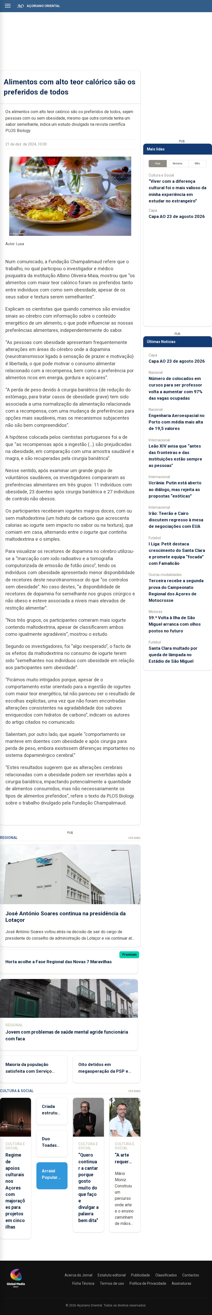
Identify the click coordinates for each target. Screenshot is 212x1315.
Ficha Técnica (83, 1283)
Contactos (190, 1275)
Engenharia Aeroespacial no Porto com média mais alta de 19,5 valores (177, 422)
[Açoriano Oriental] (15, 1288)
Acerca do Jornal (78, 1275)
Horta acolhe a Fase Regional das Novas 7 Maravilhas (58, 961)
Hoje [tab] (157, 163)
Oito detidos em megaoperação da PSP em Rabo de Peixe (105, 1071)
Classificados (166, 1275)
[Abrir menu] (7, 5)
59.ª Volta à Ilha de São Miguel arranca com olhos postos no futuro (175, 624)
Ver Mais (134, 838)
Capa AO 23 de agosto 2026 (177, 216)
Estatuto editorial (112, 1275)
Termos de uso (112, 1283)
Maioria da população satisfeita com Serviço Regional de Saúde (28, 1071)
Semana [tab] (177, 163)
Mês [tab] (197, 163)
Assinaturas (181, 1283)
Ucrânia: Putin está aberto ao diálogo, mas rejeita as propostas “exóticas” (175, 489)
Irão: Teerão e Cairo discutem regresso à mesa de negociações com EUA (176, 520)
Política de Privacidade (148, 1283)
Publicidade (140, 1275)
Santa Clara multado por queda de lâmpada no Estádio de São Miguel (173, 655)
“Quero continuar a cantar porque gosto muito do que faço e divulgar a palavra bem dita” (88, 1187)
